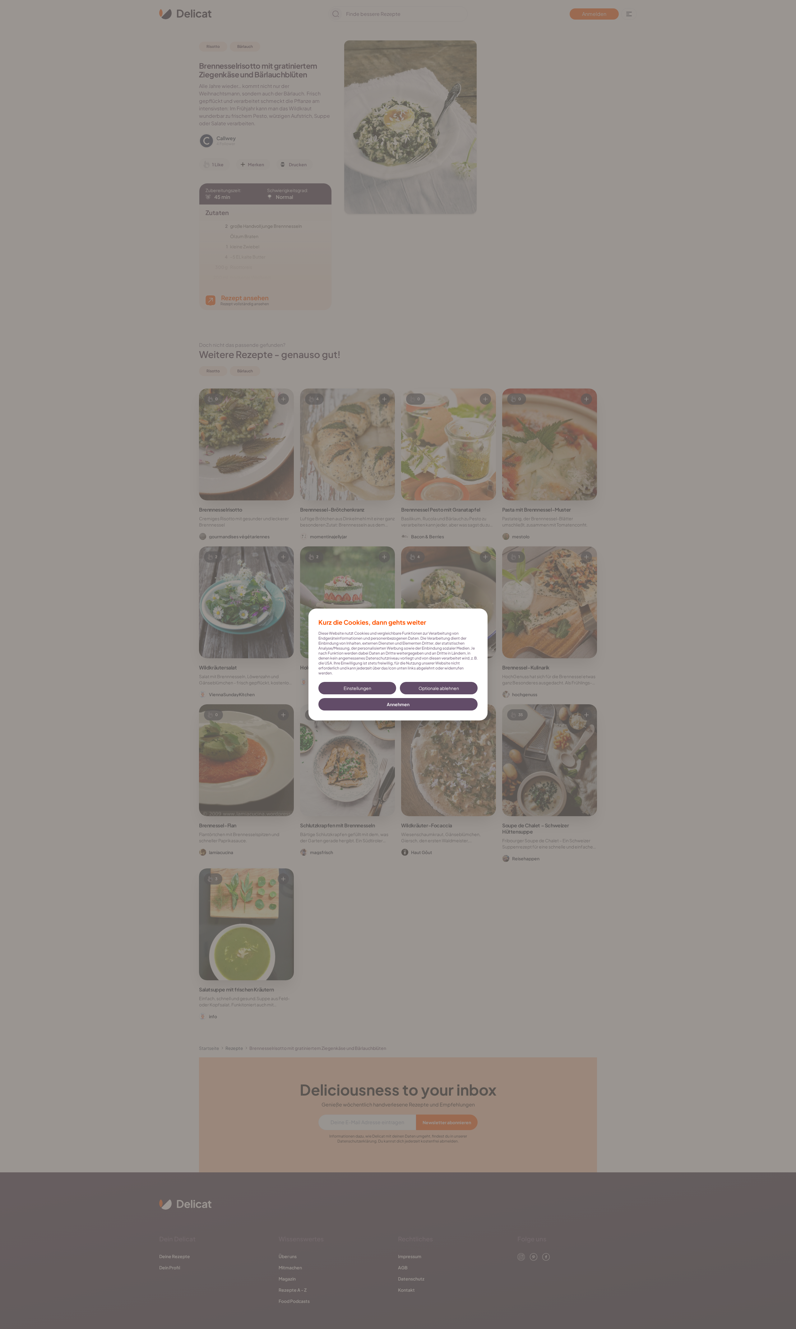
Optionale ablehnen (439, 688)
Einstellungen (357, 688)
